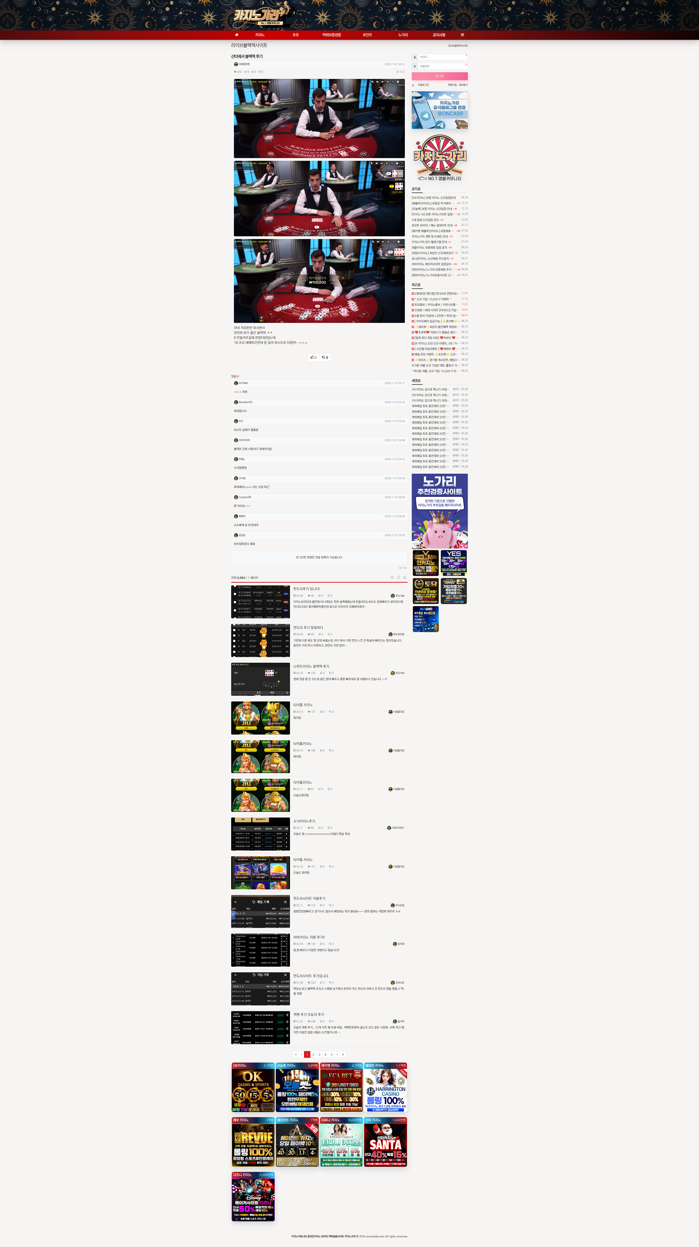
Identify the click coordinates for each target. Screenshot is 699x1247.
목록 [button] (401, 71)
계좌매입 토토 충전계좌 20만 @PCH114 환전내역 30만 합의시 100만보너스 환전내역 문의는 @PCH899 (431, 406)
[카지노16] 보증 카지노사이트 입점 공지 (433, 214)
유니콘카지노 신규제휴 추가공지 (430, 258)
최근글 (416, 285)
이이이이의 (244, 440)
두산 (241, 421)
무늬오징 (400, 905)
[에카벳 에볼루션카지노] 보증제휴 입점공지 (433, 231)
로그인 (439, 76)
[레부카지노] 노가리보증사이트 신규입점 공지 (433, 275)
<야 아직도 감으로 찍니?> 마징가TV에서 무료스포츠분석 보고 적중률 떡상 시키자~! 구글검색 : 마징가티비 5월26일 (431, 389)
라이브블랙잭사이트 (458, 45)
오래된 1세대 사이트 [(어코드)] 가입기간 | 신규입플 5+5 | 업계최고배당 (437, 310)
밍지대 (401, 943)
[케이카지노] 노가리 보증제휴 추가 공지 (433, 269)
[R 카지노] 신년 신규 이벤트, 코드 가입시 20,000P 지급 (437, 343)
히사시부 (400, 673)
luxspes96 (245, 497)
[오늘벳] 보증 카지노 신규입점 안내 (432, 208)
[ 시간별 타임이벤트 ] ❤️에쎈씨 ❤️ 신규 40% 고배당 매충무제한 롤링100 (437, 349)
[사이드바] (462, 35)
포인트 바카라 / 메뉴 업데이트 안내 (432, 225)
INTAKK (243, 383)
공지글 (416, 189)
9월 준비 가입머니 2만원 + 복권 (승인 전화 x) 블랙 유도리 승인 (437, 315)
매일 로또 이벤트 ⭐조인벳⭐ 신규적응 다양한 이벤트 (437, 354)
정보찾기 (463, 84)
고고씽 (242, 478)
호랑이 (242, 516)
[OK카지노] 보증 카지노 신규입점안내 (434, 197)
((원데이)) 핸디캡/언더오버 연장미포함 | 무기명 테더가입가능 (437, 293)
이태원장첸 (244, 64)
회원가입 (452, 84)
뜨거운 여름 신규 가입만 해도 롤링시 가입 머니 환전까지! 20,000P (436, 365)
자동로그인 (423, 84)
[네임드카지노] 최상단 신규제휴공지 (432, 253)
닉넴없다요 (398, 711)
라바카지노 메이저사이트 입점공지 (431, 264)
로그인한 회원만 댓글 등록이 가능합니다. (319, 557)
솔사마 (401, 1021)
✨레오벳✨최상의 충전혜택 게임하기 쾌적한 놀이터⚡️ (437, 327)
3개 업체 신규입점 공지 (425, 220)
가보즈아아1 (398, 827)
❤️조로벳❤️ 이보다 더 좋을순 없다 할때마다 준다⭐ (437, 332)
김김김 (242, 535)
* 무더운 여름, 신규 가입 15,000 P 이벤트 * (436, 371)
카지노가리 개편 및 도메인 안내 (430, 236)
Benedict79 (245, 402)
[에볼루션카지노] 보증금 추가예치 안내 (433, 203)
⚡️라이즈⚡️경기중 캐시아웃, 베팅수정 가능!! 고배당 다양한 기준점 (437, 360)
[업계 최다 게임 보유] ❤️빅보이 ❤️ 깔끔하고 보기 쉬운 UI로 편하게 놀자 (437, 337)
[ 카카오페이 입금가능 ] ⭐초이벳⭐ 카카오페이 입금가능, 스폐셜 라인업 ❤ (437, 321)
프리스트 (400, 982)
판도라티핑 (398, 634)
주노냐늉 (400, 595)
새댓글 (416, 381)
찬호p (242, 459)
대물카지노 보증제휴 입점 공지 (429, 247)
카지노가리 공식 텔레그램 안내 (429, 242)
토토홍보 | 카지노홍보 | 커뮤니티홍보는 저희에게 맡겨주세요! (437, 304)
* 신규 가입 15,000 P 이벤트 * (432, 299)
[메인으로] (236, 35)
